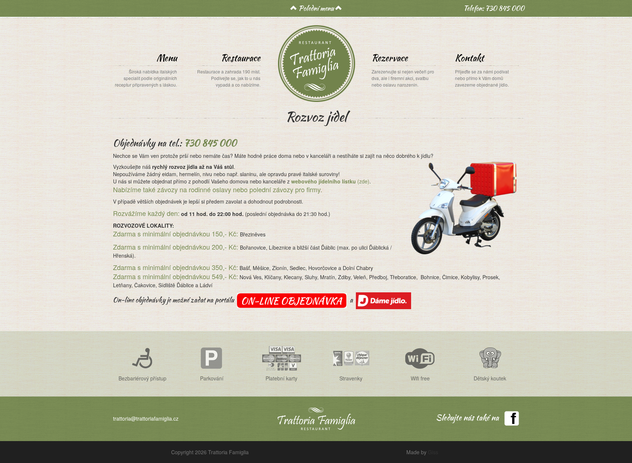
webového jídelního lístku (324, 181)
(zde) (363, 181)
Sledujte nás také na (467, 417)
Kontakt (482, 70)
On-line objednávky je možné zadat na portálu (173, 300)
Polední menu (316, 8)
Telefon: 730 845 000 (493, 8)
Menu (146, 70)
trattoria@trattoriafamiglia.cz (145, 418)
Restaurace (228, 70)
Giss (433, 452)
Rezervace (403, 70)
